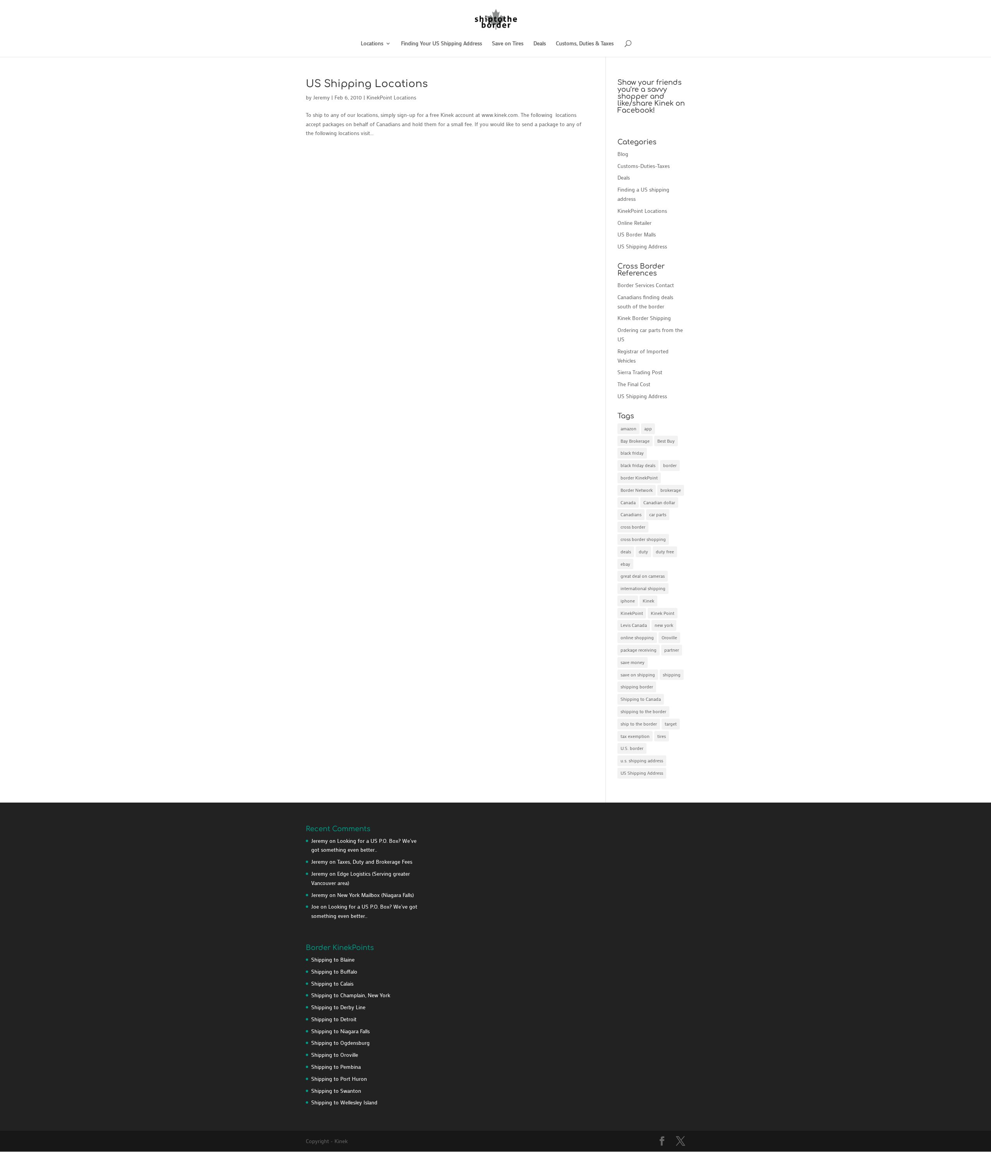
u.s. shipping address (642, 760)
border (670, 465)
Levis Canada (634, 625)
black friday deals (638, 465)
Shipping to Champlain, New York (350, 995)
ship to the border (639, 724)
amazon (628, 428)
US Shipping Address (642, 246)
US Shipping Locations (367, 83)
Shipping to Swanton (336, 1090)
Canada (628, 502)
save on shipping (638, 674)
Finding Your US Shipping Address (441, 44)
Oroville (669, 637)
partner (671, 650)
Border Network (637, 490)
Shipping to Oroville (334, 1054)
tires (661, 736)
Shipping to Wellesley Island (344, 1102)
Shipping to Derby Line (338, 1007)
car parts (657, 514)
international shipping (643, 588)
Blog (622, 153)
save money (633, 662)
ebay (625, 564)
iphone (628, 600)
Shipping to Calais (332, 983)
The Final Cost (633, 384)
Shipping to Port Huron (339, 1078)
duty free (665, 551)
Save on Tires (507, 44)
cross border (633, 527)
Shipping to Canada (641, 699)
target (671, 724)
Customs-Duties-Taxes (643, 165)
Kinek (648, 600)
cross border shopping (643, 539)
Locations (372, 44)
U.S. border (632, 748)
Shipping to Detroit (334, 1019)
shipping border (637, 686)
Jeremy (321, 97)
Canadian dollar (659, 502)
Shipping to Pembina (336, 1066)
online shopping (637, 637)
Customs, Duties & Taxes (585, 44)
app (648, 428)
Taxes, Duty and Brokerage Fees (374, 861)
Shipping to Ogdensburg (340, 1042)
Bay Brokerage (635, 441)
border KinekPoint (639, 477)
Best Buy (666, 441)
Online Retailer (634, 222)
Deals (539, 44)
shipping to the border (643, 711)
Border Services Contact (645, 285)
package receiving (639, 650)
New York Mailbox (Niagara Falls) (375, 895)
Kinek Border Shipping (644, 318)
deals (626, 551)
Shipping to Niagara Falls (340, 1031)
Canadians (631, 514)
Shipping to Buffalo (334, 971)
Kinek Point (662, 613)
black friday (632, 453)
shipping (672, 674)
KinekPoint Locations (391, 97)
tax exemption (635, 736)
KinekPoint (632, 613)
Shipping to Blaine (333, 959)
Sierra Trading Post (639, 372)
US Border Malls (636, 234)
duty (643, 551)
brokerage (670, 490)
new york (664, 625)
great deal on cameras (643, 576)
